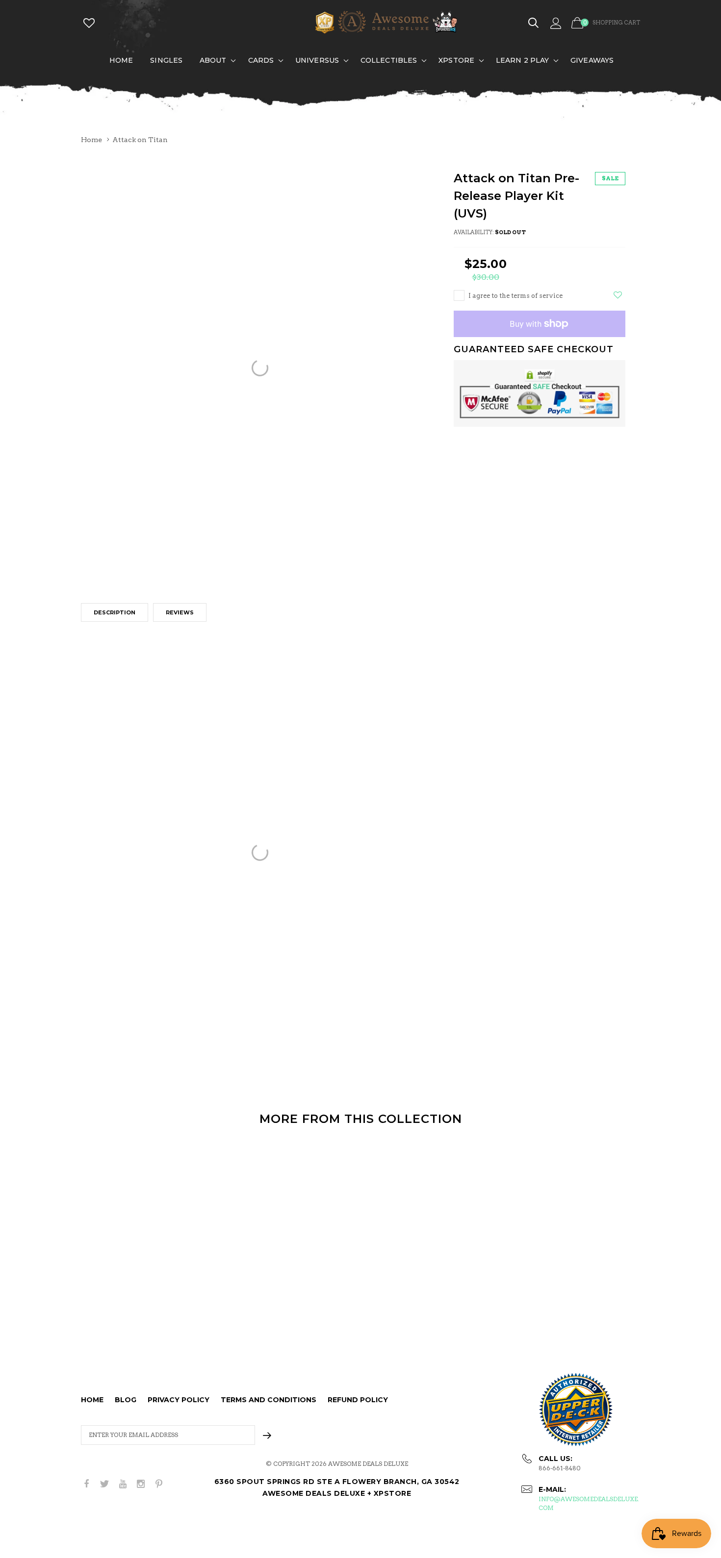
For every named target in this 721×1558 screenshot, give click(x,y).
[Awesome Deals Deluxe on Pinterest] (159, 1484)
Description (114, 612)
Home (121, 60)
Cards (261, 60)
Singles (166, 60)
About (213, 60)
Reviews (180, 612)
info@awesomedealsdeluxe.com (589, 1503)
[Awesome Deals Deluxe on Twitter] (104, 1484)
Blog (125, 1399)
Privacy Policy (178, 1399)
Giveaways (592, 60)
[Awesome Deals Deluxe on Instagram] (140, 1484)
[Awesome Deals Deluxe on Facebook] (86, 1484)
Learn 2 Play (522, 60)
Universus (317, 60)
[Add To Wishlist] (617, 295)
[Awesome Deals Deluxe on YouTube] (122, 1484)
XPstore (456, 60)
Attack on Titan (140, 140)
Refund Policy (358, 1399)
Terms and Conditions (268, 1399)
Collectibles (388, 60)
